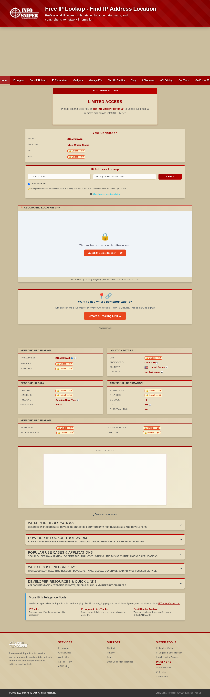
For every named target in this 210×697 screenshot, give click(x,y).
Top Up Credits (116, 80)
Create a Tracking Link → (105, 316)
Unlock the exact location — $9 (105, 252)
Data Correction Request (120, 662)
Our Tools (183, 80)
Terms (110, 657)
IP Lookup (63, 648)
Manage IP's (95, 80)
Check (170, 176)
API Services (64, 652)
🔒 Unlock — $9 (76, 151)
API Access (148, 80)
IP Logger (18, 80)
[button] (105, 525)
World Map (63, 657)
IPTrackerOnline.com (169, 603)
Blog (133, 80)
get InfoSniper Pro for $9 (108, 108)
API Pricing (166, 80)
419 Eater (161, 672)
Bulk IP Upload (38, 80)
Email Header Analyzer (168, 657)
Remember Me (38, 183)
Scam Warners (163, 667)
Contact (111, 648)
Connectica (162, 676)
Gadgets (78, 80)
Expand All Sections (106, 514)
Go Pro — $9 (65, 662)
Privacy (111, 652)
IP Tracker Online (165, 648)
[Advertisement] (105, 51)
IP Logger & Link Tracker (169, 652)
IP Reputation (59, 80)
